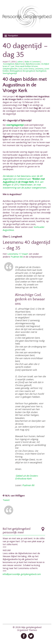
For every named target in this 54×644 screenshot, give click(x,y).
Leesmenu (39, 68)
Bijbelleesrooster (33, 64)
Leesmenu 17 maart (18, 253)
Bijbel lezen (20, 64)
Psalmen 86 (17, 256)
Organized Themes (27, 629)
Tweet (6, 499)
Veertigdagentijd (10, 73)
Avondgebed (8, 64)
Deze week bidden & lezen (26, 66)
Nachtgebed (41, 71)
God (20, 68)
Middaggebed (16, 71)
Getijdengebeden (10, 68)
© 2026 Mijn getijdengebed (27, 627)
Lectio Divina (28, 68)
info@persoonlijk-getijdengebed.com (22, 574)
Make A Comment (32, 61)
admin (20, 61)
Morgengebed (29, 71)
